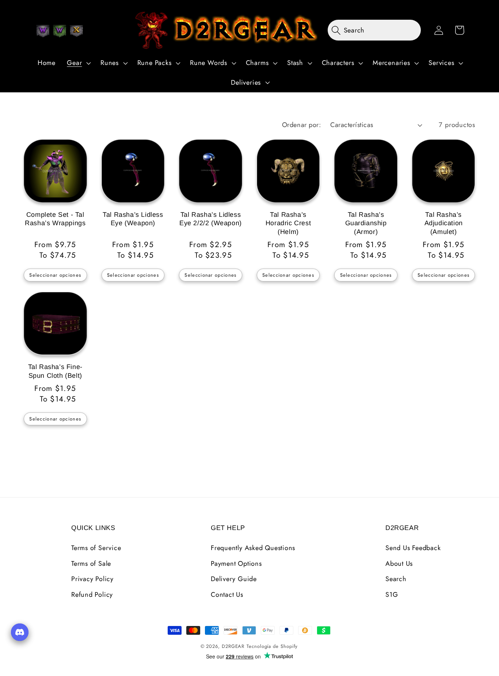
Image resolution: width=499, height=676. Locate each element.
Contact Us (227, 594)
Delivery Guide (234, 579)
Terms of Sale (91, 563)
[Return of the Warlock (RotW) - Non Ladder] (42, 31)
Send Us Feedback (413, 548)
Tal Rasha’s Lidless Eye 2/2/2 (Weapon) (210, 219)
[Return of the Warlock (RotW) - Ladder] (59, 31)
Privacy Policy (92, 579)
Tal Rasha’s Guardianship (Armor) (366, 223)
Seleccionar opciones (55, 275)
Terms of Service (96, 548)
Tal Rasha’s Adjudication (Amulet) (443, 223)
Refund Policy (92, 594)
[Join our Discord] (19, 632)
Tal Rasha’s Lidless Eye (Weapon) (133, 219)
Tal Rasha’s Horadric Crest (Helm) (288, 223)
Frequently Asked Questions (253, 548)
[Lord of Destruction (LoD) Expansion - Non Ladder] (76, 31)
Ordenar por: (301, 125)
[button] (78, 63)
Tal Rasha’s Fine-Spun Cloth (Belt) (55, 371)
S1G (391, 594)
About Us (399, 563)
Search (396, 579)
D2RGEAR (233, 646)
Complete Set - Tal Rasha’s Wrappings (55, 219)
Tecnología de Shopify (272, 646)
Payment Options (236, 563)
